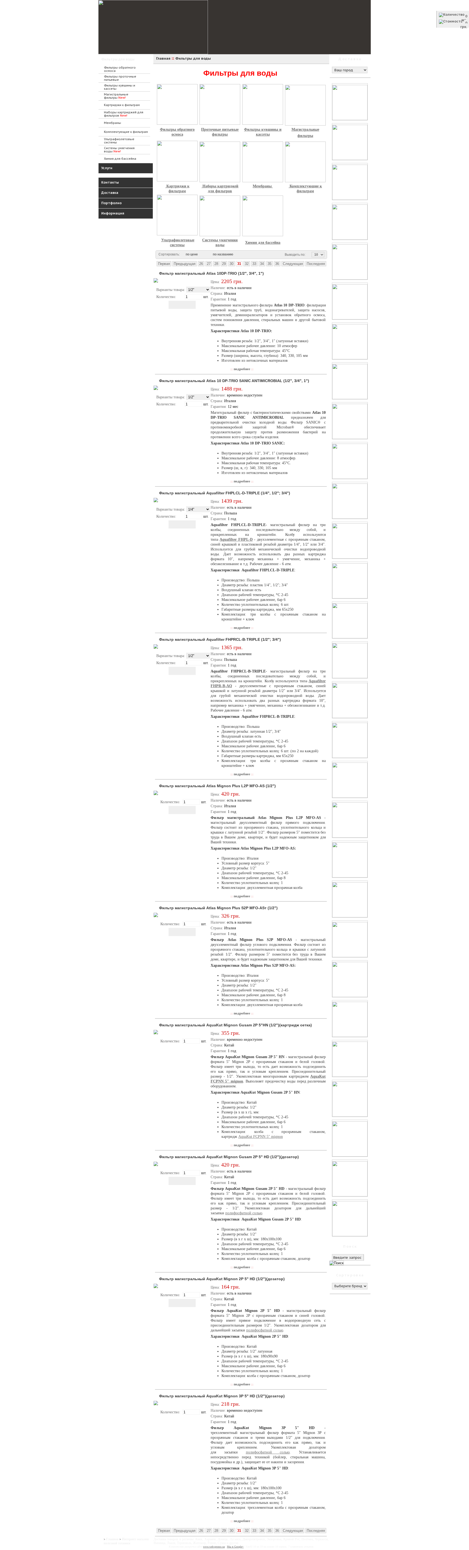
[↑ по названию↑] (239, 254)
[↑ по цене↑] (204, 254)
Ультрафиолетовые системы (119, 140)
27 (209, 264)
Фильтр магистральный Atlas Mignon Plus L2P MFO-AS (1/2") (217, 786)
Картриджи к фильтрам (122, 105)
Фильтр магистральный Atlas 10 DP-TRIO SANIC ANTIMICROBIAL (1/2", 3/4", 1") (234, 381)
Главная (112, 1539)
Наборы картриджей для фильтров (123, 113)
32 (247, 264)
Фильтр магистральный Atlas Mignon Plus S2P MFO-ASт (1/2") (218, 908)
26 (201, 264)
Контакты (110, 182)
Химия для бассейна (120, 159)
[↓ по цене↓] (200, 254)
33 (254, 264)
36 (277, 264)
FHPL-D (245, 539)
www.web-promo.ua (214, 1546)
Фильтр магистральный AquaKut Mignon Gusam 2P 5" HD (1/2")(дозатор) (229, 1157)
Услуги (106, 168)
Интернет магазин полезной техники (126, 1541)
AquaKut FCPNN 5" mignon (260, 1137)
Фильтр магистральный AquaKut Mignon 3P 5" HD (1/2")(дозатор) (222, 1396)
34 (262, 264)
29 (224, 264)
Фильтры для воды (118, 59)
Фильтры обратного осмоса (120, 69)
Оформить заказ (453, 32)
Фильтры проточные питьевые (120, 78)
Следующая (293, 264)
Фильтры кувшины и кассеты (119, 87)
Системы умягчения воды (119, 149)
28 (216, 264)
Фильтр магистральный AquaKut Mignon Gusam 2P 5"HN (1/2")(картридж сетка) (235, 1025)
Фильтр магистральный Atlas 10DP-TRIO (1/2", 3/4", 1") (211, 273)
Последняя (316, 264)
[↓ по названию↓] (235, 254)
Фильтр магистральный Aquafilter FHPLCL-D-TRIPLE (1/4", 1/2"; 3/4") (224, 493)
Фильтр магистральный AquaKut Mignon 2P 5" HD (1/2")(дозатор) (222, 1279)
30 (231, 264)
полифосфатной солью (243, 1213)
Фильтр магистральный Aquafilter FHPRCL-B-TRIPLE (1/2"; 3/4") (220, 639)
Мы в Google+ (235, 1546)
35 (269, 264)
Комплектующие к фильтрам (126, 132)
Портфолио (111, 203)
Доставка (109, 193)
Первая (164, 264)
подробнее (242, 369)
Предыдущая (184, 264)
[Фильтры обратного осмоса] (259, 124)
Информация (112, 213)
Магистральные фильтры (116, 96)
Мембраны (112, 123)
